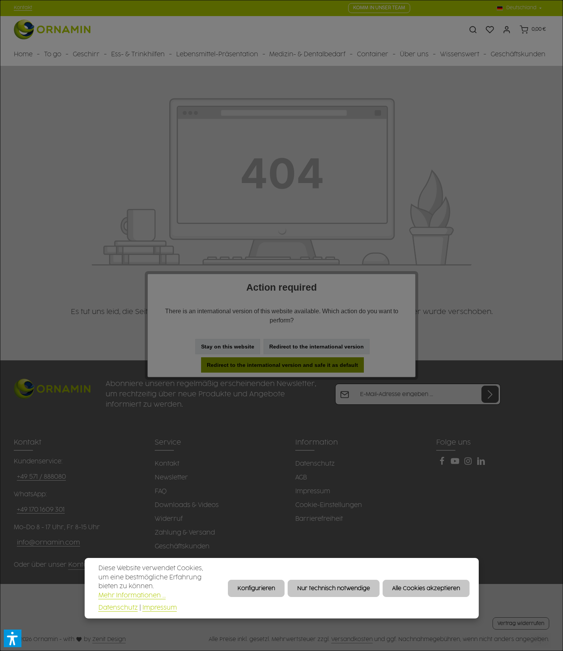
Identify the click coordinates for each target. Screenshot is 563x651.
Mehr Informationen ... (132, 596)
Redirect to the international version (316, 346)
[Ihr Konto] (506, 29)
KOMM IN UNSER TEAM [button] (379, 8)
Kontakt (23, 8)
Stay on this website (227, 346)
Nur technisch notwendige (333, 588)
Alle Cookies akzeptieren (426, 588)
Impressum (159, 607)
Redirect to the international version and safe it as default (282, 365)
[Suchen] (473, 29)
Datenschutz (118, 607)
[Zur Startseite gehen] (52, 30)
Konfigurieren (256, 588)
